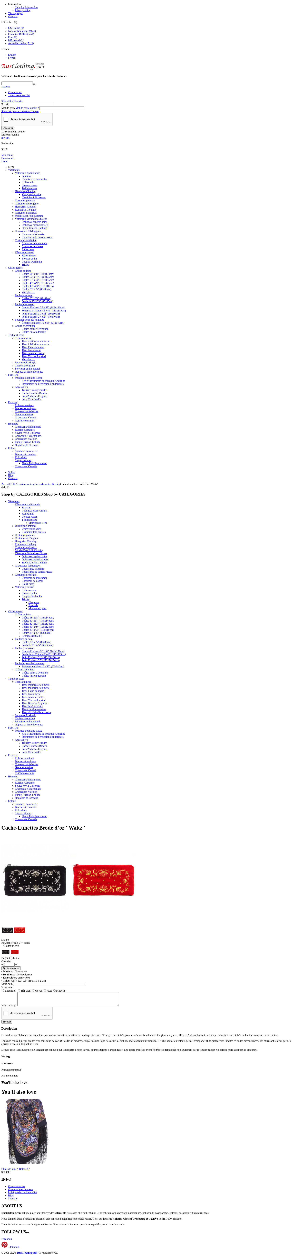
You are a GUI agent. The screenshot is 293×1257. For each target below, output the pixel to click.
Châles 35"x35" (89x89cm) (36, 289)
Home (4, 161)
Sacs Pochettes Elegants (34, 396)
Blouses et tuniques (25, 408)
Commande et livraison (20, 1189)
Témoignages (15, 13)
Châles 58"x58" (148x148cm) (38, 273)
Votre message (9, 1005)
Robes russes (29, 255)
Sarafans (26, 176)
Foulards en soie (23, 295)
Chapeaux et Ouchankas (28, 435)
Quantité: (6, 961)
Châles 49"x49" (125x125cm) (38, 283)
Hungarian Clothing (25, 206)
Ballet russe (28, 249)
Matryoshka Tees (37, 522)
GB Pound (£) (15, 40)
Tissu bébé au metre (32, 706)
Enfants (12, 448)
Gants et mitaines (24, 414)
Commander (8, 158)
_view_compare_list (19, 95)
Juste (49, 990)
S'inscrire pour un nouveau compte (19, 111)
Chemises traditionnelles (28, 426)
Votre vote (6, 987)
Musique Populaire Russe (28, 377)
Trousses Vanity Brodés (34, 390)
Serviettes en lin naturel (27, 368)
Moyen (38, 990)
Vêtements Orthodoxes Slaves (31, 218)
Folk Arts (13, 374)
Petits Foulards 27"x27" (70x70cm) (41, 316)
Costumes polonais (25, 200)
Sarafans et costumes (26, 451)
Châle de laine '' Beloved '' (15, 1169)
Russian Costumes (25, 429)
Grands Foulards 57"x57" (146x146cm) (43, 307)
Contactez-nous (16, 1186)
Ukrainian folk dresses (34, 197)
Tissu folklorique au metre (36, 344)
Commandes (15, 92)
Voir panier (7, 155)
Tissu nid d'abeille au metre (36, 712)
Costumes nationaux (26, 212)
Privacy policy (22, 10)
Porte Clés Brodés (31, 399)
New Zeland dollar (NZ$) (22, 31)
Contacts (12, 16)
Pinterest (14, 1246)
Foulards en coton (24, 304)
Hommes (13, 423)
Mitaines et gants (37, 608)
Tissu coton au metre (33, 353)
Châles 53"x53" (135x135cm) (38, 280)
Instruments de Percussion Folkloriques (43, 383)
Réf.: (4, 942)
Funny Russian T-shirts (27, 442)
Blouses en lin (29, 258)
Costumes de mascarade (34, 243)
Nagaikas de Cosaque (26, 445)
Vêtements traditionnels (27, 173)
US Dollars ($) (16, 27)
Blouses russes (29, 185)
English (12, 54)
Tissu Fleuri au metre (33, 347)
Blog (10, 475)
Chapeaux (33, 602)
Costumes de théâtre (25, 240)
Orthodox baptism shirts (34, 221)
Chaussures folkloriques (28, 231)
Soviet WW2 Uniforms (27, 432)
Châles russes (15, 267)
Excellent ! (10, 990)
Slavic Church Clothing (34, 228)
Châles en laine (23, 270)
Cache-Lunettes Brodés (34, 393)
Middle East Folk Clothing (29, 215)
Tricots (25, 264)
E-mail (4, 104)
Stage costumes (23, 460)
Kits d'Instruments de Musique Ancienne (43, 380)
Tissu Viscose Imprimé (34, 356)
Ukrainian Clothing (25, 191)
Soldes (11, 472)
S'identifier (7, 101)
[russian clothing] (22, 69)
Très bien (26, 990)
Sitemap (12, 1198)
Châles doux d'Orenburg (35, 328)
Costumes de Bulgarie (26, 203)
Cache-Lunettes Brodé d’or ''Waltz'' (43, 828)
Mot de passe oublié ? (27, 107)
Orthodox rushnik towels (35, 224)
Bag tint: (6, 958)
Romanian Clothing (25, 209)
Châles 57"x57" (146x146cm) (38, 276)
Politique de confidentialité (22, 1192)
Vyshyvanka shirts (31, 194)
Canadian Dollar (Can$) (21, 34)
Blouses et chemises (25, 454)
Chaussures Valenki (25, 417)
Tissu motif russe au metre (36, 341)
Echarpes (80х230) (32, 635)
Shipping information (26, 7)
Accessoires (21, 386)
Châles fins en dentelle (34, 331)
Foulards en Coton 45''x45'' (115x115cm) (44, 310)
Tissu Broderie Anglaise (34, 703)
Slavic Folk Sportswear (34, 463)
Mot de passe (8, 107)
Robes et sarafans (24, 405)
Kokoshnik (28, 182)
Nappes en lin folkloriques (29, 371)
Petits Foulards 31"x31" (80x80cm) (41, 313)
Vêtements (13, 169)
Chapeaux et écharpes (26, 411)
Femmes (12, 402)
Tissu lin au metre (31, 350)
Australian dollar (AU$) (21, 43)
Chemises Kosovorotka (34, 179)
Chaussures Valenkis (33, 234)
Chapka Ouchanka (32, 261)
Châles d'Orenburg (25, 325)
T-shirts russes (29, 188)
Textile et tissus (16, 335)
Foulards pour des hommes (29, 319)
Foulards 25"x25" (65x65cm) (37, 301)
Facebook (6, 1238)
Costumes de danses (32, 246)
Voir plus (28, 292)
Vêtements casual (24, 252)
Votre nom (7, 983)
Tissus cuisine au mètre (34, 709)
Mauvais (60, 990)
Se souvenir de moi (15, 131)
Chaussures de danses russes (37, 237)
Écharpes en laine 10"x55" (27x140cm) (43, 322)
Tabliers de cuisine (25, 365)
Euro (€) (12, 37)
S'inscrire (18, 101)
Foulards (33, 605)
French (12, 57)
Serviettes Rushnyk (25, 362)
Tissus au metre (23, 338)
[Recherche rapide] (34, 84)
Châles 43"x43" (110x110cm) (38, 286)
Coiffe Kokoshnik (24, 420)
